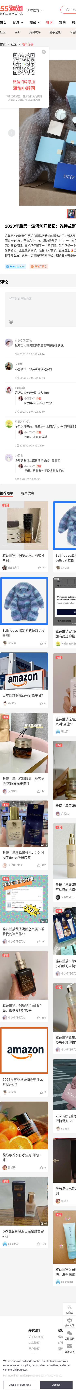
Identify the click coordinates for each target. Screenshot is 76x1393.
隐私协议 (34, 1342)
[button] (34, 10)
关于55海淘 (35, 1337)
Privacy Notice (53, 1375)
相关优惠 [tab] (27, 493)
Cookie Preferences (20, 1384)
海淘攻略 (35, 32)
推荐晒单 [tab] (6, 493)
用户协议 (34, 1348)
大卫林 (18, 364)
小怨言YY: (29, 398)
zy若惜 (19, 455)
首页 (3, 44)
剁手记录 (55, 32)
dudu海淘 (20, 387)
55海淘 (11, 10)
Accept (56, 1384)
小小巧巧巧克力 (23, 340)
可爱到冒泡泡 (22, 421)
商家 (33, 22)
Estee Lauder (17, 266)
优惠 (16, 22)
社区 (3, 32)
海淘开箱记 (40, 266)
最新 (17, 32)
